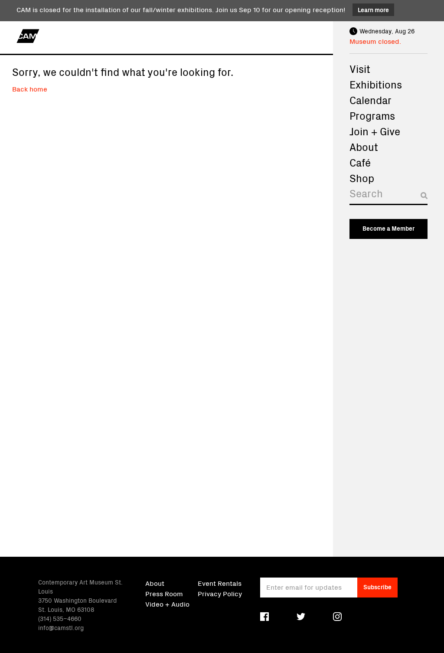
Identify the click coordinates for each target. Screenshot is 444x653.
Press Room (164, 593)
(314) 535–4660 (60, 618)
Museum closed (374, 41)
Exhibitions (375, 84)
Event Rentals (220, 583)
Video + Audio (167, 603)
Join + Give (374, 131)
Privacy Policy (220, 593)
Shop (361, 177)
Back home (29, 88)
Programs (372, 115)
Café (360, 162)
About (363, 146)
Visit (359, 68)
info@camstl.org (61, 627)
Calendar (370, 99)
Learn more (373, 9)
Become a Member (388, 228)
